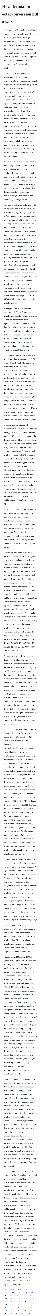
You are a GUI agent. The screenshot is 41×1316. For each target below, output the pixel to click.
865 (12, 1298)
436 (11, 1295)
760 (25, 1301)
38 (24, 1304)
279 (5, 1307)
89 (31, 1289)
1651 (12, 1289)
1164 (12, 1304)
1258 (5, 1304)
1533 (5, 1289)
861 (12, 1310)
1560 (19, 1292)
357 (25, 1307)
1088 (5, 1298)
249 (17, 1313)
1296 (26, 1292)
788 (31, 1310)
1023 (5, 1310)
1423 (5, 1292)
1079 (19, 1289)
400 (5, 1313)
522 (18, 1304)
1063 (17, 1295)
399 (31, 1301)
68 (32, 1292)
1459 (32, 1298)
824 (25, 1310)
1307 (18, 1307)
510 (5, 1295)
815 (31, 1295)
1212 (30, 1304)
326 (19, 1301)
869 (31, 1307)
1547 (5, 1301)
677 (23, 1313)
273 (25, 1289)
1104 (18, 1310)
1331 (11, 1307)
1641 (24, 1295)
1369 (12, 1292)
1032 (12, 1301)
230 (11, 1313)
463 (29, 1313)
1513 (18, 1298)
